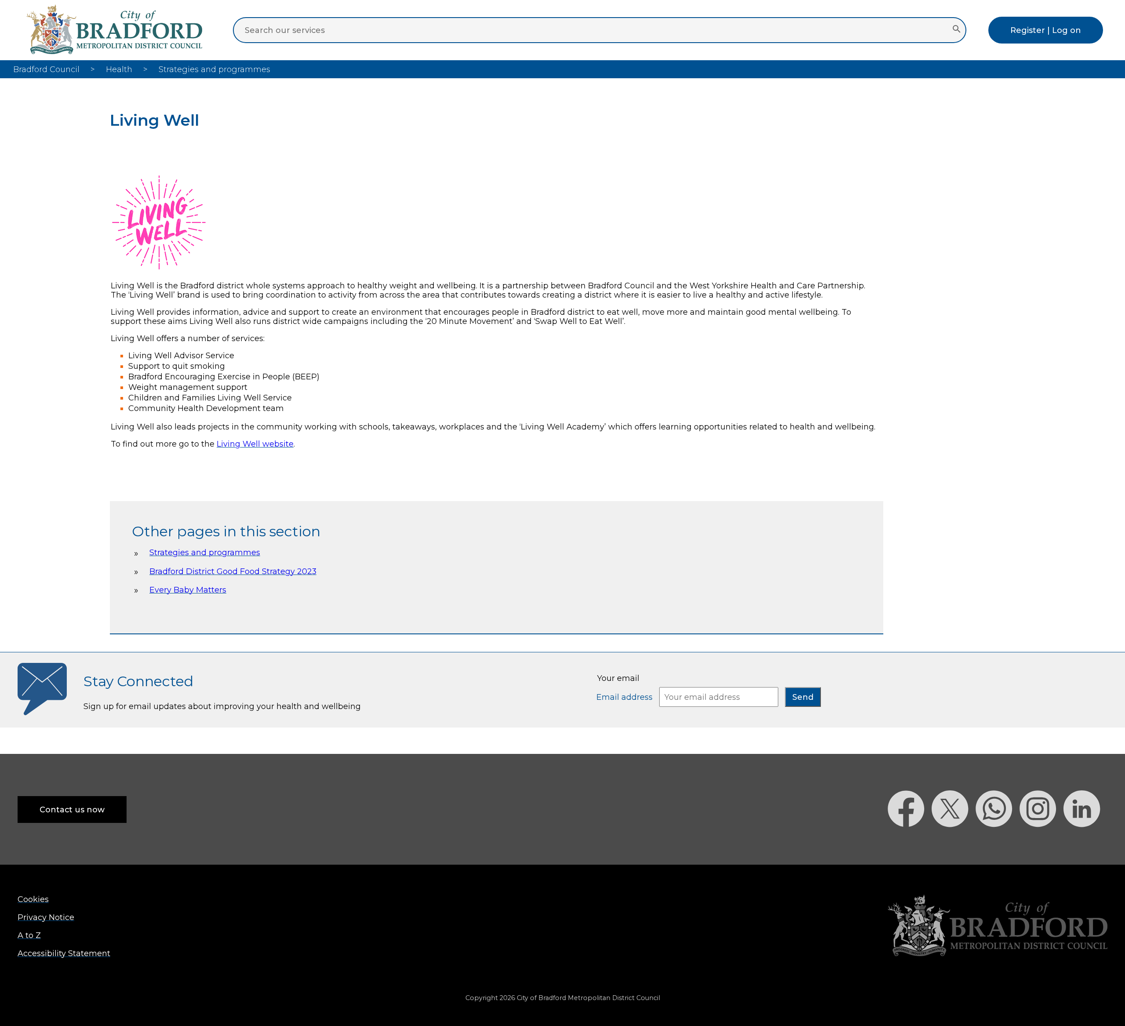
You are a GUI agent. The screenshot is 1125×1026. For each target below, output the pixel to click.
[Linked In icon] (1085, 842)
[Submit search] (956, 30)
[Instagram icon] (1041, 842)
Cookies (33, 899)
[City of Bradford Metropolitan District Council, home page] (114, 51)
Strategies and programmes (204, 552)
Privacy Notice (46, 917)
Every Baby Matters (187, 589)
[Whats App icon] (998, 842)
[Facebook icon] (910, 842)
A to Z (29, 935)
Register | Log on (1045, 30)
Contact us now (72, 809)
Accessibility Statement (64, 953)
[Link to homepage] (997, 926)
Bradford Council (46, 69)
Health (119, 69)
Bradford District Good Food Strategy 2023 (232, 571)
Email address (625, 697)
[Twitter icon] (954, 842)
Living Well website (255, 443)
